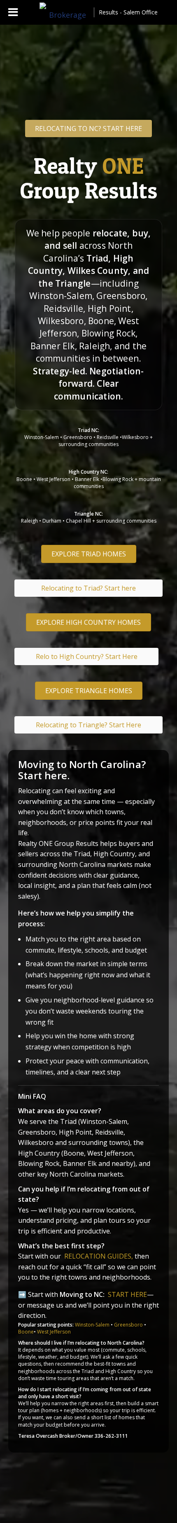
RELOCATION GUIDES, (99, 1256)
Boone (26, 1331)
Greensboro (128, 1324)
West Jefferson (54, 1331)
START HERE (127, 1294)
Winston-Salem (92, 1324)
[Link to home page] (64, 12)
